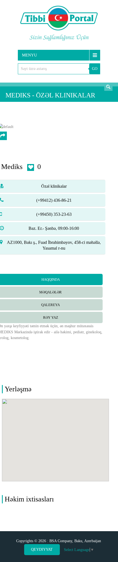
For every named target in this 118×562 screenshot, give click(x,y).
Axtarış (108, 87)
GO (94, 69)
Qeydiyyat (42, 549)
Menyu (29, 55)
